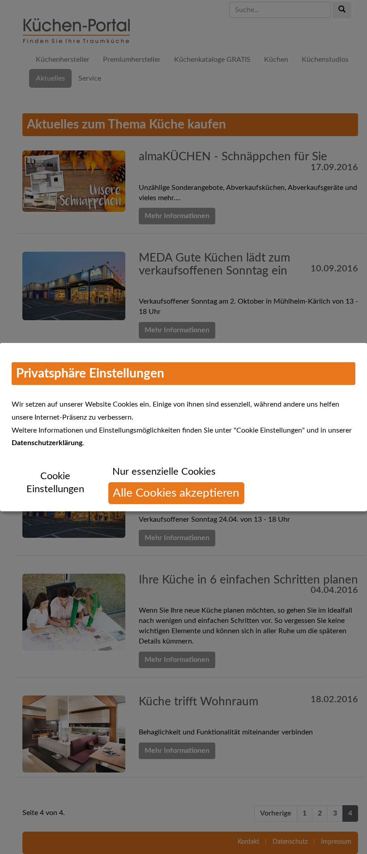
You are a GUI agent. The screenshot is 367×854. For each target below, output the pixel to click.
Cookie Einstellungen (55, 482)
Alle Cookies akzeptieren (176, 493)
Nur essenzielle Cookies (164, 471)
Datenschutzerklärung (47, 442)
